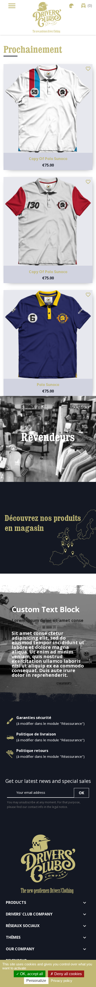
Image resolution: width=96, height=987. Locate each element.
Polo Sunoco (48, 384)
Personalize (36, 981)
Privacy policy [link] (61, 981)
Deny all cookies (67, 974)
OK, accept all (31, 974)
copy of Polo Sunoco (48, 158)
